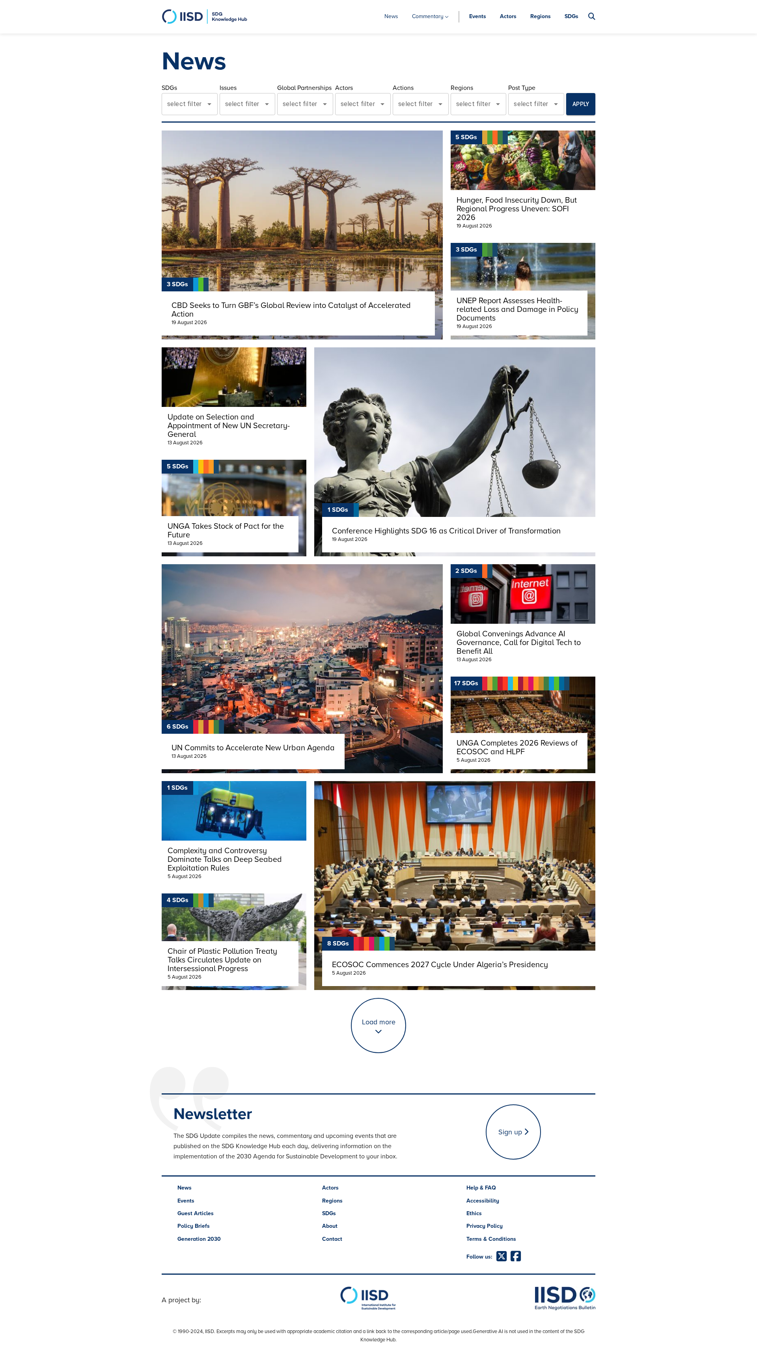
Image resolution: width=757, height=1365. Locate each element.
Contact (332, 1239)
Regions (540, 16)
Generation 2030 (199, 1239)
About (329, 1226)
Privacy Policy (484, 1226)
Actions (403, 88)
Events (477, 16)
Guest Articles (195, 1213)
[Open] (209, 104)
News (391, 16)
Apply (580, 104)
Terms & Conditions (491, 1239)
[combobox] (183, 104)
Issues (228, 88)
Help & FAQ (481, 1187)
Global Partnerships (304, 88)
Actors (508, 16)
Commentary (428, 16)
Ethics (474, 1213)
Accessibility (482, 1200)
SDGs (571, 16)
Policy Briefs (193, 1226)
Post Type (521, 88)
